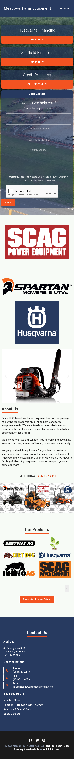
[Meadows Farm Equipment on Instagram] (43, 740)
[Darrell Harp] (54, 543)
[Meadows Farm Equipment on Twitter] (37, 740)
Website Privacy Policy (57, 746)
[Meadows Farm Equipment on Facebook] (31, 740)
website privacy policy (47, 180)
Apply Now (37, 39)
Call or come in (37, 84)
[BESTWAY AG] (19, 543)
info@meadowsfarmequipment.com (33, 686)
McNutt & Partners (51, 749)
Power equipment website (26, 749)
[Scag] (55, 568)
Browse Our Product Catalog (37, 599)
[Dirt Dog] (19, 555)
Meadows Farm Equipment (27, 8)
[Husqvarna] (55, 555)
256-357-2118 (47, 476)
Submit (7, 202)
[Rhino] (19, 568)
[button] (5, 376)
